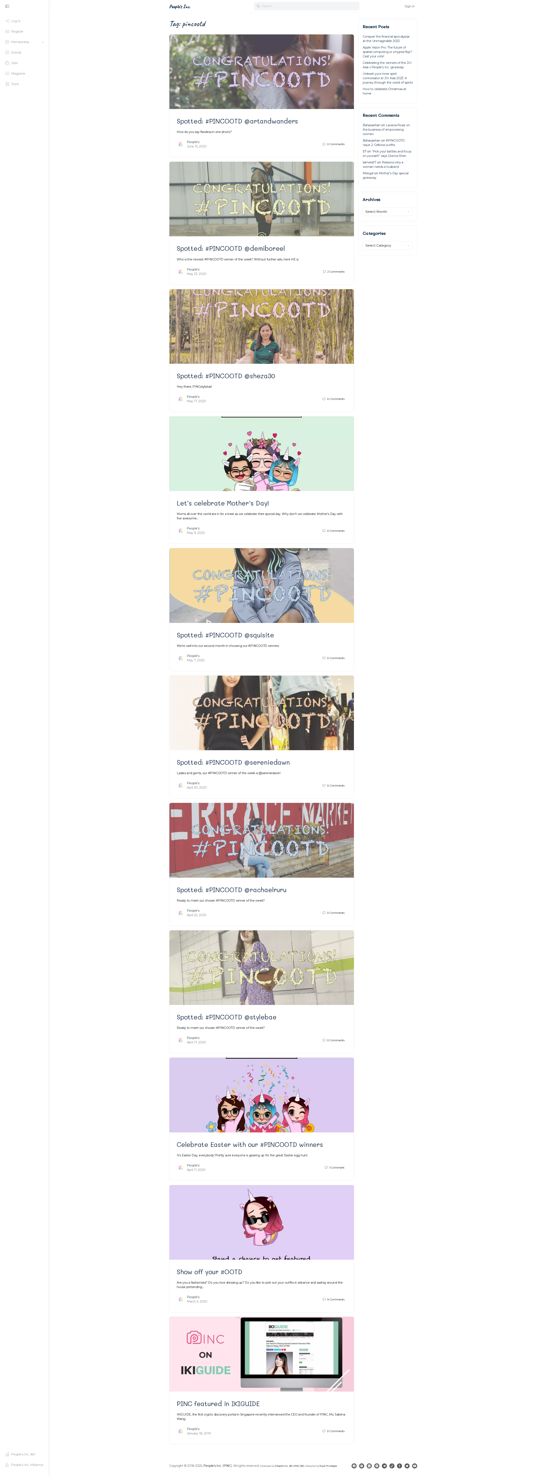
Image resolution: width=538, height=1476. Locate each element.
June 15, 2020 (197, 146)
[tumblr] (399, 1465)
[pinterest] (376, 1465)
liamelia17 (369, 162)
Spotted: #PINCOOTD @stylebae (226, 1017)
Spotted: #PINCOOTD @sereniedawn (233, 762)
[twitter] (407, 1465)
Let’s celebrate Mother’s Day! (223, 503)
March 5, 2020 (197, 1301)
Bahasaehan (371, 125)
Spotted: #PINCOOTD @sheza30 (226, 376)
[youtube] (414, 1465)
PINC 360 (299, 1465)
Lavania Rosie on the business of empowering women (386, 129)
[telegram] (384, 1465)
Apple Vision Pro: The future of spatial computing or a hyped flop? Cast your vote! (387, 52)
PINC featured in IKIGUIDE (218, 1403)
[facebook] (354, 1465)
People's (193, 142)
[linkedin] (369, 1465)
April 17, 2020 (196, 1042)
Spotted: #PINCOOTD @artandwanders (237, 121)
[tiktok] (391, 1465)
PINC (227, 1466)
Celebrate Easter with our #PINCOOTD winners (250, 1144)
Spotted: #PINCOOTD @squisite (225, 635)
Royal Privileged (328, 1465)
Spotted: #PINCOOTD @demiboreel (231, 248)
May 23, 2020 (196, 274)
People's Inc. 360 (284, 1465)
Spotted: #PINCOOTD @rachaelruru (231, 889)
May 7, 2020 (196, 660)
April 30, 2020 (197, 787)
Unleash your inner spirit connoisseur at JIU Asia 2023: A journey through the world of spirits (388, 78)
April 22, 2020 (196, 915)
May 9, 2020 (196, 533)
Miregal (368, 173)
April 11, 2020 (196, 1170)
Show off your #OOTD (209, 1271)
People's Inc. (179, 6)
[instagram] (361, 1465)
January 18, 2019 (199, 1433)
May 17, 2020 (196, 401)
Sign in (410, 6)
